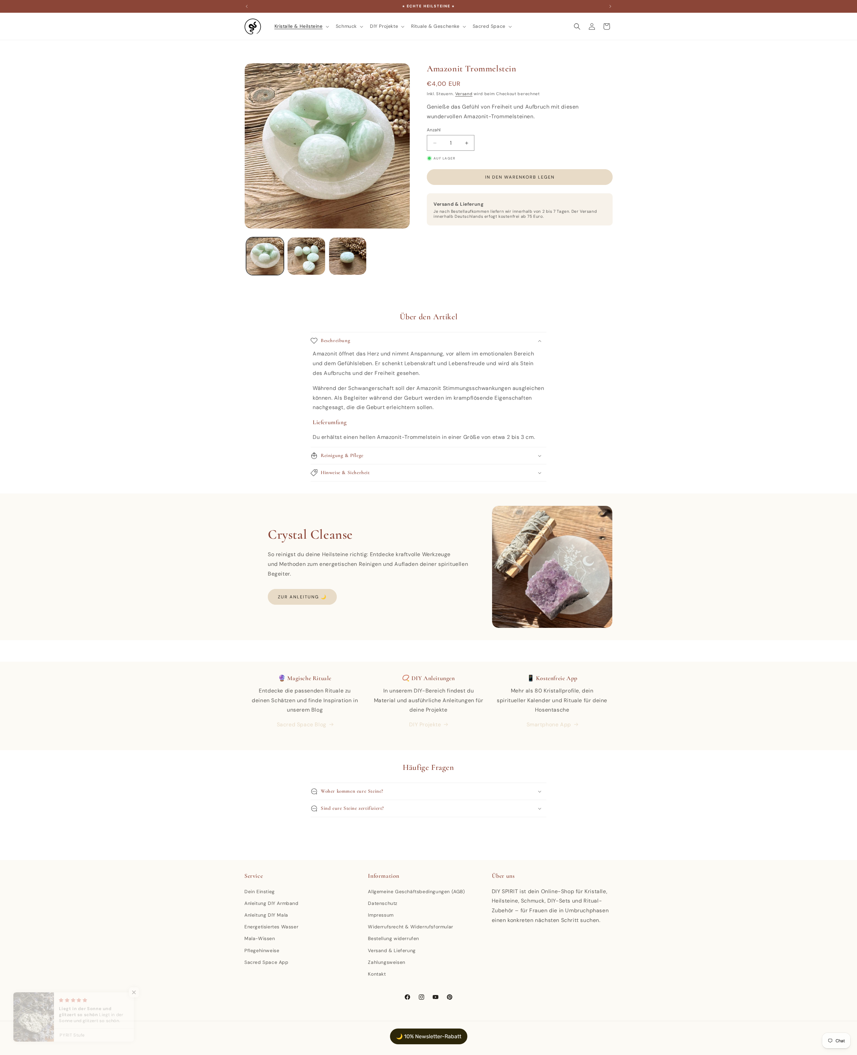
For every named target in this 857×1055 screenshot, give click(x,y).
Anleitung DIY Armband (271, 903)
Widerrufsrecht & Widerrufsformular (410, 927)
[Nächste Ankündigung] (610, 6)
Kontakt (377, 974)
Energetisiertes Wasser (271, 927)
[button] (301, 26)
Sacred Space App (266, 962)
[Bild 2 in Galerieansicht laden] (306, 256)
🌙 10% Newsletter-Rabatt (428, 1036)
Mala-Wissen (259, 938)
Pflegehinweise (261, 950)
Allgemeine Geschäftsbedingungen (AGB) (416, 891)
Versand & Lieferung (391, 950)
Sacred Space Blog (301, 724)
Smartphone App (549, 724)
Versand (464, 93)
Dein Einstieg (259, 891)
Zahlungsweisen (386, 962)
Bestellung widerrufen (393, 938)
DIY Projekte (425, 724)
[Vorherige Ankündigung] (246, 6)
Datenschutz (382, 903)
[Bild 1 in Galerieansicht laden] (265, 256)
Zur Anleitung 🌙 (302, 597)
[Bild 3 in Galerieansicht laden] (348, 256)
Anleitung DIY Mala (266, 915)
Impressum (380, 915)
